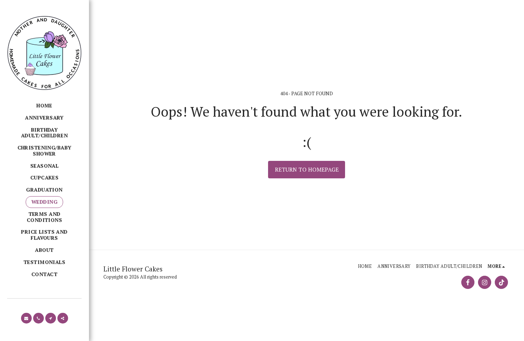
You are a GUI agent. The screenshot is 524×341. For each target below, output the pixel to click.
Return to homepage (307, 169)
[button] (26, 318)
